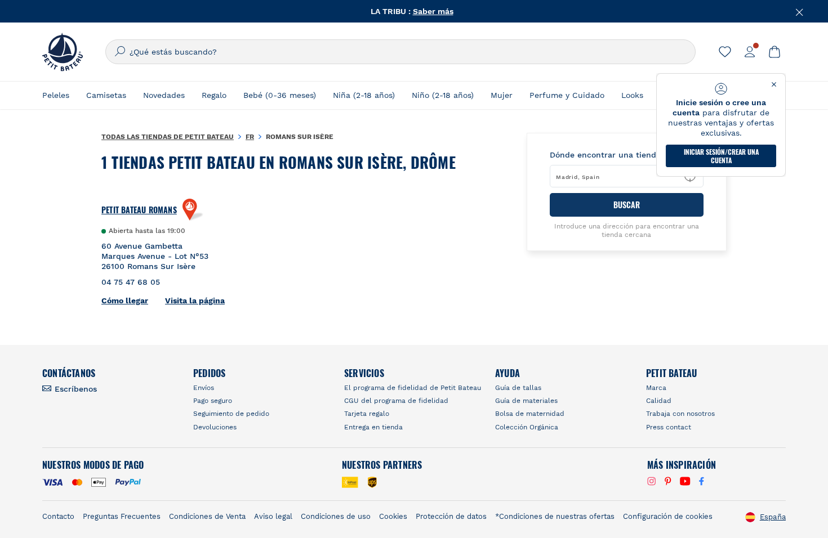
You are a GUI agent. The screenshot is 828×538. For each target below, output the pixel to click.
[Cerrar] (799, 11)
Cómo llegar (124, 300)
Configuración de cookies (668, 516)
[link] (725, 52)
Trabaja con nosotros (680, 414)
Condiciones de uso (336, 516)
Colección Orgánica (526, 427)
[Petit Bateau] (62, 52)
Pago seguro (212, 401)
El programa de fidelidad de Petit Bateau (412, 388)
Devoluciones (215, 427)
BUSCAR (626, 204)
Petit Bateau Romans (139, 210)
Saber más (433, 11)
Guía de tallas (518, 388)
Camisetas (106, 95)
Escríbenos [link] (76, 388)
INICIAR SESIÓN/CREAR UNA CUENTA (721, 156)
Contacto (58, 516)
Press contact (668, 427)
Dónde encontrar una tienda (605, 154)
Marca (656, 388)
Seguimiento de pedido (231, 414)
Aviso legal (273, 516)
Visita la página (195, 300)
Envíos (203, 388)
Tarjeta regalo (366, 414)
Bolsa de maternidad (529, 414)
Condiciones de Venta (207, 516)
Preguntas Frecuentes (122, 516)
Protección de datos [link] (451, 516)
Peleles (55, 95)
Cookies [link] (393, 516)
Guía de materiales (526, 401)
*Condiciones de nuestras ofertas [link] (555, 516)
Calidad (658, 401)
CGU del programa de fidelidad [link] (396, 401)
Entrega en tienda (373, 427)
